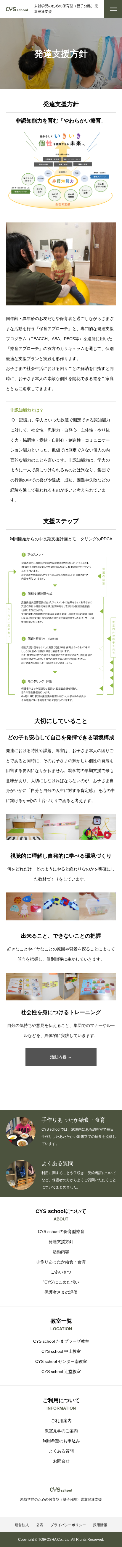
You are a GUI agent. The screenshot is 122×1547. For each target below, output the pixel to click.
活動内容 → (61, 1057)
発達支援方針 (61, 1242)
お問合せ (61, 1461)
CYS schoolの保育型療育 (61, 1231)
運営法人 (22, 1525)
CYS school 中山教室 (61, 1351)
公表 (39, 1525)
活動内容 (61, 1252)
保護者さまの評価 (61, 1292)
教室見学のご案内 (61, 1431)
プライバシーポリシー (68, 1525)
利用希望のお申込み (61, 1441)
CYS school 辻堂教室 (61, 1371)
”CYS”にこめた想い (61, 1282)
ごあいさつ (61, 1272)
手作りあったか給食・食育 (61, 1262)
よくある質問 (61, 1451)
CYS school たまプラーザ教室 (61, 1341)
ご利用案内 (61, 1421)
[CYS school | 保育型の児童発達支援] (17, 9)
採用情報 (100, 1525)
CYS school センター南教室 (61, 1361)
